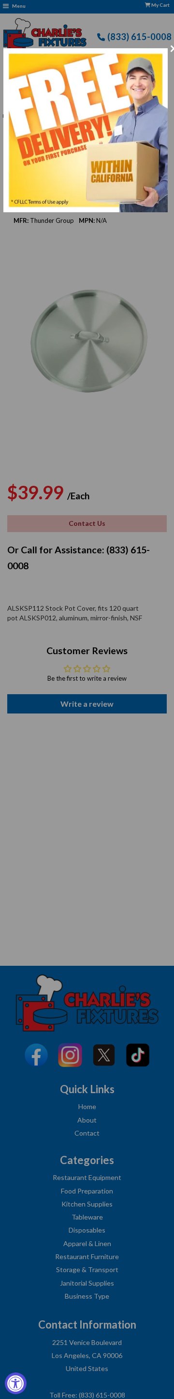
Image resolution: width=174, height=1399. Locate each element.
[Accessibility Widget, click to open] (16, 1383)
